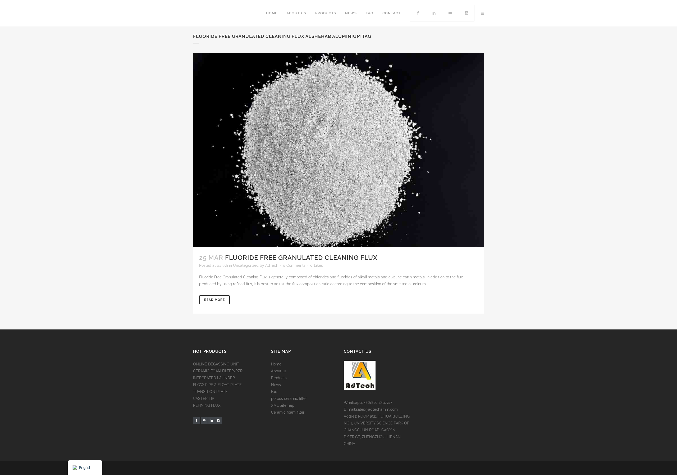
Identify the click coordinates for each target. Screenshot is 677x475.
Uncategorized (246, 265)
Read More (214, 300)
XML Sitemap (282, 405)
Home (276, 364)
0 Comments (294, 265)
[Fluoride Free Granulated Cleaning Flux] (338, 150)
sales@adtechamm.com (377, 409)
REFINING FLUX (207, 405)
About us (278, 371)
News (276, 385)
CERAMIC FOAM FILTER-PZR (218, 371)
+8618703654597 (378, 402)
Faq (274, 392)
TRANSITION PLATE (210, 392)
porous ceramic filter (289, 398)
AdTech (271, 265)
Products (279, 378)
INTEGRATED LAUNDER (214, 378)
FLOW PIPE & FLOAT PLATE (217, 385)
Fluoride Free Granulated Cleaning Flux (301, 257)
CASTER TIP (203, 398)
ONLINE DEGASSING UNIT (216, 364)
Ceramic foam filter (287, 412)
